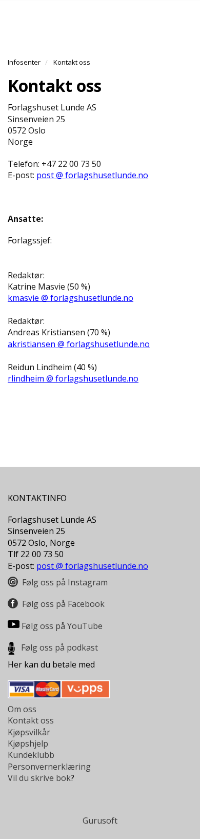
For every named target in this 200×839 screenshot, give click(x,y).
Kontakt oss (31, 720)
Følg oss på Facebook (63, 603)
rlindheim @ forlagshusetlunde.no (73, 378)
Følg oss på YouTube (62, 626)
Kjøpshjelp (28, 743)
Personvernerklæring (49, 766)
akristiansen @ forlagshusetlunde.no (79, 344)
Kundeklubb (31, 754)
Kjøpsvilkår (29, 732)
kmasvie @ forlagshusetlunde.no (70, 297)
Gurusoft (100, 820)
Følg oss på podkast (59, 647)
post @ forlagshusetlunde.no (92, 175)
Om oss (22, 709)
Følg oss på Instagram (65, 582)
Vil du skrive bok (39, 778)
